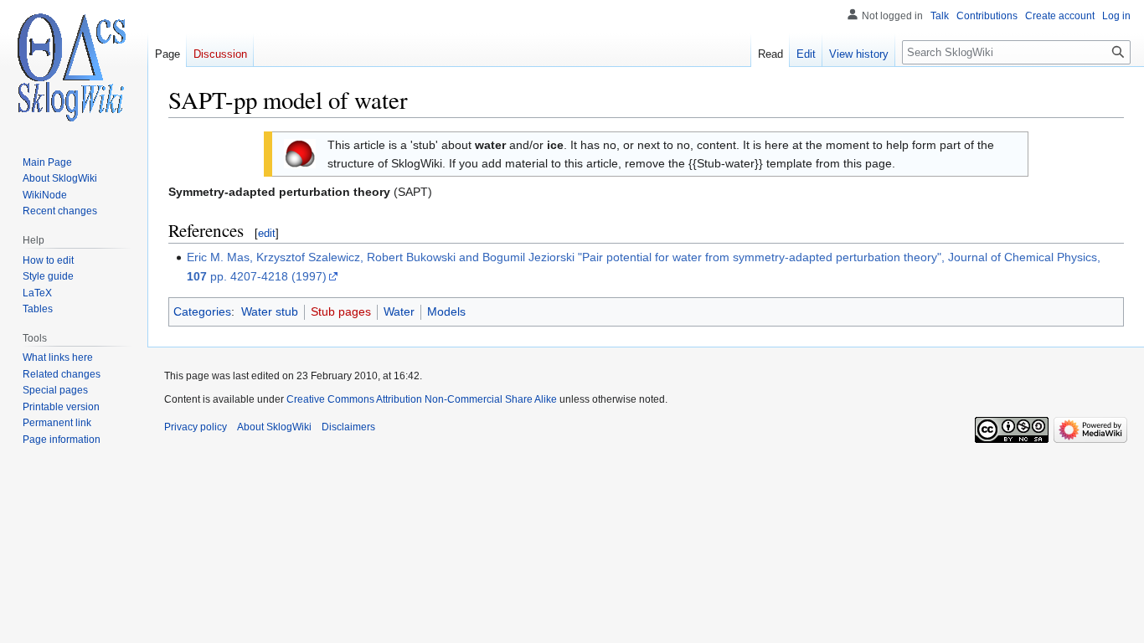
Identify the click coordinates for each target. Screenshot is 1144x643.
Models (446, 311)
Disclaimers (348, 427)
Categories (202, 311)
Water (399, 311)
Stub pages (341, 311)
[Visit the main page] (74, 67)
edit (267, 233)
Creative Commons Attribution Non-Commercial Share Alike (421, 399)
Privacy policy (195, 427)
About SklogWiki (274, 427)
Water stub (269, 311)
